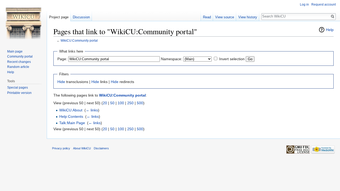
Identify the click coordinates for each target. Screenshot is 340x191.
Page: (62, 59)
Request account (323, 4)
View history (247, 17)
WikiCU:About (70, 110)
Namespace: (171, 59)
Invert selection (232, 59)
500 (140, 103)
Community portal (20, 56)
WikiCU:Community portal (79, 40)
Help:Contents (71, 116)
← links (92, 110)
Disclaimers (101, 148)
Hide (61, 82)
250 (130, 103)
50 (112, 103)
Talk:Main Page (72, 123)
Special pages (17, 87)
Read (207, 17)
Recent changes (19, 62)
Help (330, 30)
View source (224, 17)
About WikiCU (82, 148)
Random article (18, 67)
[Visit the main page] (23, 21)
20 (105, 103)
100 (121, 103)
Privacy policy (61, 148)
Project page (59, 17)
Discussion (81, 17)
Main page (15, 51)
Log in (304, 4)
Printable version (19, 93)
